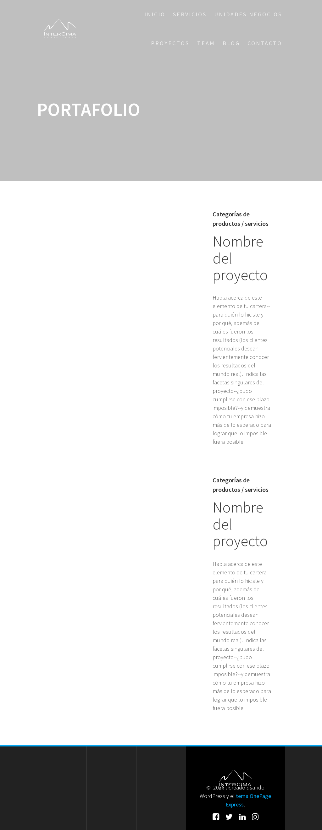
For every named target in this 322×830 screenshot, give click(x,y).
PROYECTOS (170, 43)
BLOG (231, 43)
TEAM (206, 43)
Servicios (190, 14)
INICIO (154, 14)
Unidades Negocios (248, 14)
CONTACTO (264, 43)
